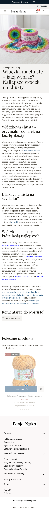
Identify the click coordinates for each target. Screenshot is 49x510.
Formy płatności (11, 459)
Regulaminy (9, 442)
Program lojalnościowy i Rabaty (17, 462)
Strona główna (8, 68)
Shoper (31, 500)
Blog (18, 68)
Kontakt (7, 490)
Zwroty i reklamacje (12, 479)
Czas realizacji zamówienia (15, 469)
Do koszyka (19, 389)
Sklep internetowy (22, 507)
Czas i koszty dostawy (13, 466)
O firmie (7, 493)
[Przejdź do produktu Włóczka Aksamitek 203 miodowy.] (24, 372)
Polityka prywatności (13, 439)
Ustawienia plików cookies (15, 449)
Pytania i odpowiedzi (13, 445)
